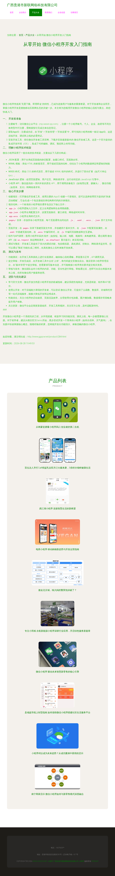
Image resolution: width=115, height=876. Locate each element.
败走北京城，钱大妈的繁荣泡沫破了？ (57, 590)
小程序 (50, 861)
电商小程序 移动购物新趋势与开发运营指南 (57, 549)
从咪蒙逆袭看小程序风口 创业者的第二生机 (57, 427)
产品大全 (35, 12)
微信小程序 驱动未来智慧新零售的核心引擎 (57, 671)
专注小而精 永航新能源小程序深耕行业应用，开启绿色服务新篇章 (57, 631)
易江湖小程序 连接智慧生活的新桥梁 (57, 508)
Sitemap (95, 861)
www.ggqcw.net (40, 861)
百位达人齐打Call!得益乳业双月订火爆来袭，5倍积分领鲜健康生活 (57, 467)
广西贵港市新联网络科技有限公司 (66, 861)
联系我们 (48, 12)
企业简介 (22, 12)
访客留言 (74, 12)
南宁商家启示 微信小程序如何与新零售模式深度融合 (57, 794)
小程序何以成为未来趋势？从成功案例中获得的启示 (57, 753)
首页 (11, 12)
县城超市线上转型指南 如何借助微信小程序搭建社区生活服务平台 (57, 712)
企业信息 (61, 12)
